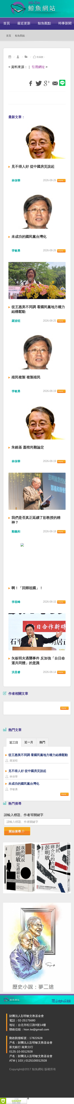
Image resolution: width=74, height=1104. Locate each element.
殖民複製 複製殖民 (26, 377)
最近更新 (23, 23)
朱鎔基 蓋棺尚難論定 (28, 447)
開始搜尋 (15, 831)
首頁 (6, 23)
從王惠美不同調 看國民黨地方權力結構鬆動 (38, 755)
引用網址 (38, 67)
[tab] (13, 742)
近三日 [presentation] (13, 742)
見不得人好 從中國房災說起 (33, 166)
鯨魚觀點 (44, 23)
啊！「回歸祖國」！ (27, 588)
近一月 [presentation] (28, 742)
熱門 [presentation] (42, 742)
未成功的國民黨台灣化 (29, 237)
